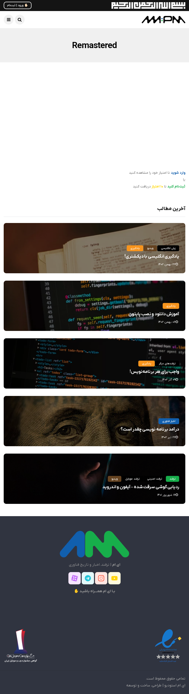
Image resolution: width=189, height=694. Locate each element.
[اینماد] (168, 645)
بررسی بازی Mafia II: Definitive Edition (144, 156)
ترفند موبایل (132, 479)
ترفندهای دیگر (167, 363)
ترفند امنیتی (154, 479)
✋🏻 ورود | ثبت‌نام (17, 5)
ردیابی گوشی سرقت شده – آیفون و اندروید (140, 487)
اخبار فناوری (168, 421)
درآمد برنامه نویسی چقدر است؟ (150, 429)
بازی (174, 107)
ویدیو (150, 248)
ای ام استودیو (174, 685)
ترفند (172, 479)
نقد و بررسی (158, 107)
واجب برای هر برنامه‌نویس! (154, 372)
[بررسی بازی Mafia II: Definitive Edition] (141, 123)
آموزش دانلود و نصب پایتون (153, 314)
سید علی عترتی (168, 166)
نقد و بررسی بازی (133, 107)
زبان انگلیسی (168, 248)
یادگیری (135, 248)
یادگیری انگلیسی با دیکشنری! (152, 256)
